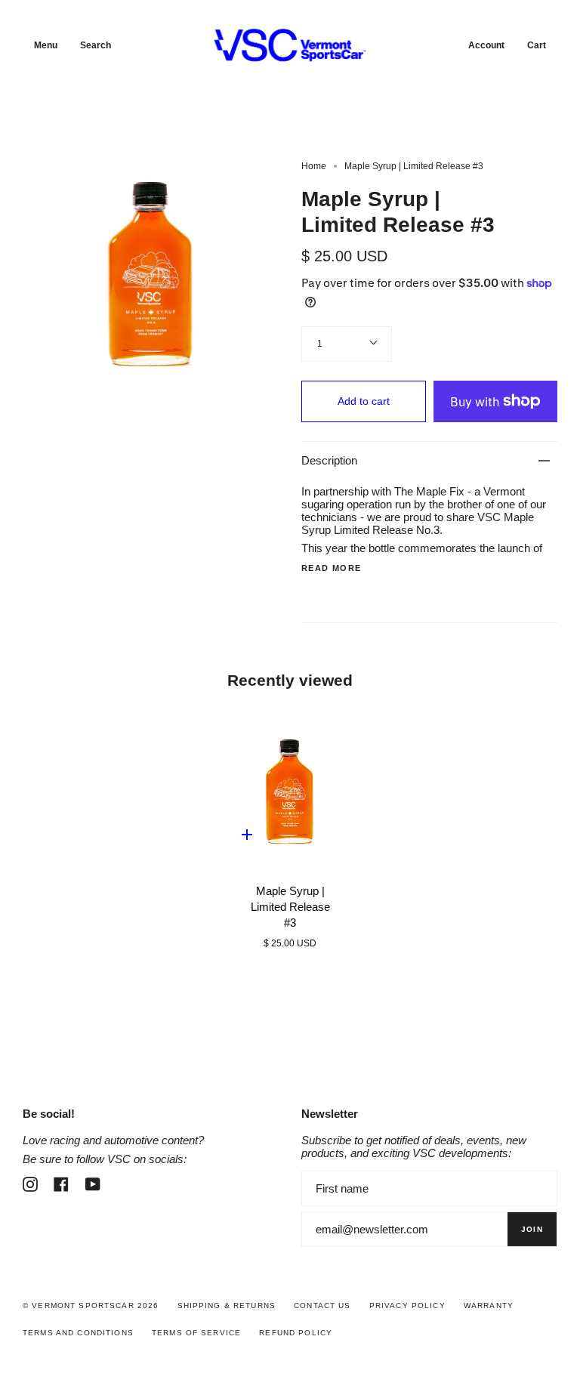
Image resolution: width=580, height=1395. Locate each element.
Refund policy (295, 1333)
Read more (331, 568)
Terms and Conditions (78, 1333)
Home (313, 166)
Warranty (489, 1305)
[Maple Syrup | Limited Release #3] (290, 791)
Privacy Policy (407, 1305)
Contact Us (322, 1305)
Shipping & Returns (226, 1305)
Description (329, 460)
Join (532, 1229)
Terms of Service (196, 1333)
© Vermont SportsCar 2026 (91, 1305)
